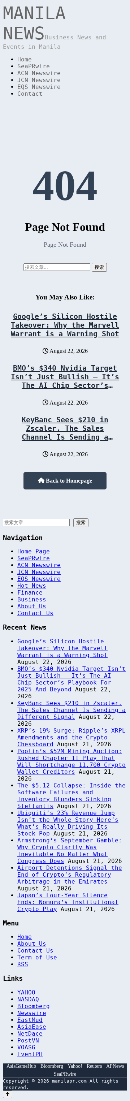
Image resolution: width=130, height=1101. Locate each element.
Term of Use (37, 957)
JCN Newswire (39, 80)
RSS (22, 964)
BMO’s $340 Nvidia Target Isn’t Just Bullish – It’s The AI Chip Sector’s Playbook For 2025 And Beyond (65, 385)
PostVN (28, 1040)
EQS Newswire (39, 86)
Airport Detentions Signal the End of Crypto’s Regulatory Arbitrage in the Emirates (69, 874)
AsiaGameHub (21, 1066)
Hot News (31, 585)
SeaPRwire (33, 66)
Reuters (94, 1066)
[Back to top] (7, 1094)
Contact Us (35, 613)
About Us (31, 606)
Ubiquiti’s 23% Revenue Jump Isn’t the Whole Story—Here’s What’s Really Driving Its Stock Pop (67, 823)
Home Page (33, 551)
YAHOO (26, 992)
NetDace (30, 1033)
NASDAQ (28, 999)
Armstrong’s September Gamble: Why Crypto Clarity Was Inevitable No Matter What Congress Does (69, 850)
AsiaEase (31, 1026)
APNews (115, 1066)
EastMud (30, 1019)
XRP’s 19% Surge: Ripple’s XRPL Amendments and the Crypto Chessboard (71, 737)
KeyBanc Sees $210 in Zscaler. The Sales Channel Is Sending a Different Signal (65, 432)
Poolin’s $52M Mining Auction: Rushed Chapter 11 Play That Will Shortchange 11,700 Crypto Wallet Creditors (71, 761)
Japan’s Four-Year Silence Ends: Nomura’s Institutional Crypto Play (67, 902)
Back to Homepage (68, 481)
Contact (30, 93)
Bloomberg (33, 1006)
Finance (30, 592)
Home (24, 59)
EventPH (30, 1054)
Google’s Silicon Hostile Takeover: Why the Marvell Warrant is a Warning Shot (65, 325)
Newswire (31, 1013)
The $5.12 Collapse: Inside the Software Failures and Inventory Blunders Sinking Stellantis (71, 795)
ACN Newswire (39, 73)
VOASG (26, 1047)
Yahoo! (75, 1066)
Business (31, 599)
